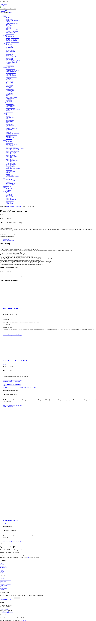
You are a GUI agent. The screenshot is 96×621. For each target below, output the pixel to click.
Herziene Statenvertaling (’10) (13, 20)
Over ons (2, 578)
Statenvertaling (9, 19)
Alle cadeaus (9, 114)
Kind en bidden (9, 82)
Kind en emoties (10, 83)
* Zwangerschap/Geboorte (12, 176)
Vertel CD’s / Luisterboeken (12, 97)
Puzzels (8, 110)
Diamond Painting (10, 108)
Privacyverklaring (4, 581)
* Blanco (8, 172)
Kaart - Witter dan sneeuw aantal (7, 234)
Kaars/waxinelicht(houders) (12, 131)
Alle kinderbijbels (10, 36)
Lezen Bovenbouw (10, 90)
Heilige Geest (9, 55)
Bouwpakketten (10, 106)
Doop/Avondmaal (10, 50)
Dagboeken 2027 (10, 184)
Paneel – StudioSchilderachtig (13, 168)
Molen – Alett (9, 143)
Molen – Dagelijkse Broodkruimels (14, 149)
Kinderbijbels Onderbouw (12, 39)
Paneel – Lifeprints (10, 166)
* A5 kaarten (9, 170)
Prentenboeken (9, 93)
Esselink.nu (23, 620)
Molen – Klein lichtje (11, 155)
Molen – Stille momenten (12, 162)
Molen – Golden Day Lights (12, 151)
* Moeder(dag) (9, 175)
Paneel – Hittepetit (10, 163)
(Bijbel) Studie (9, 47)
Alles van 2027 (9, 179)
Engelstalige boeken (11, 51)
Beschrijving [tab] (6, 239)
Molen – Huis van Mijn (11, 152)
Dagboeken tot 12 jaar (11, 77)
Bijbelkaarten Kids (10, 118)
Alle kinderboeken (10, 69)
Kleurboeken (9, 86)
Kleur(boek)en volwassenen (12, 62)
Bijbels (4, 16)
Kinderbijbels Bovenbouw (12, 42)
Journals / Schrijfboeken (11, 128)
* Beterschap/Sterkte (11, 171)
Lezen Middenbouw (11, 87)
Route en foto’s (3, 586)
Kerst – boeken (9, 198)
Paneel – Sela (9, 167)
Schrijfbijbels (9, 25)
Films (1, 570)
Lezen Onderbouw (10, 89)
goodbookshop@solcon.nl (7, 612)
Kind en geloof (9, 85)
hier (28, 557)
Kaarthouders (9, 132)
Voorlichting (9, 100)
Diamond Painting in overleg (13, 109)
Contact (2, 5)
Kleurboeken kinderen (11, 135)
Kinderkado (9, 129)
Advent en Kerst (7, 191)
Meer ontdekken (10, 91)
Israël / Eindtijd (9, 58)
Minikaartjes (9, 136)
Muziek (5, 187)
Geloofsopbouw (10, 54)
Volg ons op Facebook (6, 599)
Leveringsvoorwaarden (5, 580)
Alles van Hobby (10, 104)
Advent (8, 192)
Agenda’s (8, 182)
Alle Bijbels (9, 17)
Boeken (5, 43)
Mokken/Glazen (10, 137)
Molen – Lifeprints (10, 157)
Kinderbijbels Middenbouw (12, 40)
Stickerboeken (9, 94)
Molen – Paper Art (10, 159)
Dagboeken (8, 48)
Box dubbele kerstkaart (11, 197)
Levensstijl (8, 63)
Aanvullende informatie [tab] (8, 240)
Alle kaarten (9, 141)
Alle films (8, 190)
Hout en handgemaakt (11, 126)
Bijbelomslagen (9, 121)
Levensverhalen (10, 65)
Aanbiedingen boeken (11, 46)
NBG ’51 (8, 21)
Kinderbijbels (6, 35)
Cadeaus (5, 113)
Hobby (4, 102)
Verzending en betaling (5, 584)
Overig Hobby (9, 112)
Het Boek (8, 27)
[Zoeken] (15, 9)
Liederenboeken (10, 34)
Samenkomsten (3, 588)
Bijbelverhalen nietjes (11, 75)
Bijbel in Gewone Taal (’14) (12, 30)
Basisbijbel (8, 28)
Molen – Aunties (10, 145)
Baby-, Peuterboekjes (11, 71)
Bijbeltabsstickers (10, 120)
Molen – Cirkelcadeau (11, 147)
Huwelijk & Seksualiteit (11, 56)
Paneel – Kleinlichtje (11, 164)
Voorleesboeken (10, 98)
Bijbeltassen (9, 122)
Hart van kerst (9, 203)
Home (4, 15)
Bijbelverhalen (9, 74)
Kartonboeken (9, 79)
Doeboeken (8, 78)
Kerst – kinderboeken (11, 199)
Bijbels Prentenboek (11, 73)
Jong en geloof (9, 59)
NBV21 (8, 24)
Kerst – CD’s (9, 202)
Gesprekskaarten (10, 125)
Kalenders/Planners (10, 183)
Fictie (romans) (9, 52)
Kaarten (5, 140)
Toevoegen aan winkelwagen (7, 236)
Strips (7, 96)
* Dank (8, 174)
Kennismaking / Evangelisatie (13, 61)
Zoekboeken (9, 101)
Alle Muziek (9, 188)
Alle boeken (9, 44)
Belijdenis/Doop (10, 117)
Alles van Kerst (9, 194)
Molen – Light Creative (11, 156)
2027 (4, 178)
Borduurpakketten (10, 105)
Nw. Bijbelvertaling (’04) (12, 23)
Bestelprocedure (4, 582)
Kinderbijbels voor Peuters (12, 38)
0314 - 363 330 (4, 609)
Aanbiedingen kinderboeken (12, 70)
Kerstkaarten (9, 195)
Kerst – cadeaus (10, 201)
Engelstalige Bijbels (10, 32)
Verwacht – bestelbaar (11, 180)
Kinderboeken (6, 67)
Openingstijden (3, 4)
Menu (10, 12)
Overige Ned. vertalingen (12, 31)
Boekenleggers (9, 124)
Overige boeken (10, 66)
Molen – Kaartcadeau (11, 153)
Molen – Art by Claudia (11, 144)
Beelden (8, 116)
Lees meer (5, 335)
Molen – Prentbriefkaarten (12, 160)
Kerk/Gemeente (10, 81)
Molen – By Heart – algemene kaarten (15, 148)
